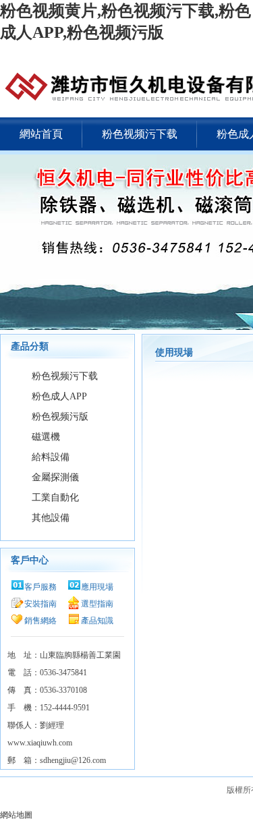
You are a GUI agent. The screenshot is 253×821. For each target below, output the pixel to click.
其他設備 (50, 518)
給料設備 (50, 457)
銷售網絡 (40, 620)
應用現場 (97, 587)
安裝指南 (40, 603)
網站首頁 (41, 134)
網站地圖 (16, 815)
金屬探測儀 (55, 477)
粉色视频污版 (60, 417)
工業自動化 (55, 497)
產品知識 (97, 620)
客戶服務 (40, 587)
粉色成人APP (59, 396)
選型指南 (97, 603)
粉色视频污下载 (139, 134)
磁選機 (46, 437)
